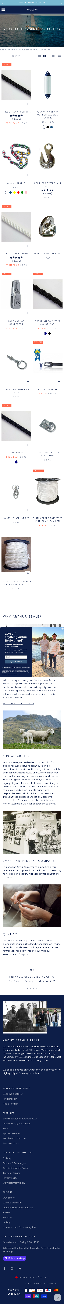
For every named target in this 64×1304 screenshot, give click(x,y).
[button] (13, 1292)
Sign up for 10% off (16, 661)
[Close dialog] (62, 628)
